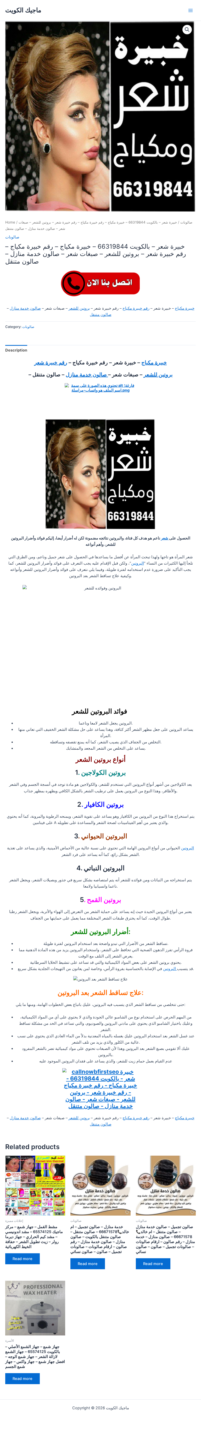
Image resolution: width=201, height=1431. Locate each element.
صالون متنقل (100, 314)
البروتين (137, 563)
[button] (187, 29)
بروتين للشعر (79, 308)
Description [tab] (16, 350)
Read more (22, 1258)
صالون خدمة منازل (25, 308)
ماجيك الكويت (23, 10)
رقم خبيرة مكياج (135, 308)
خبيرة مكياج (184, 308)
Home (10, 222)
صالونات (186, 222)
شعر (165, 538)
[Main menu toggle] (190, 10)
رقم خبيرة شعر (50, 362)
